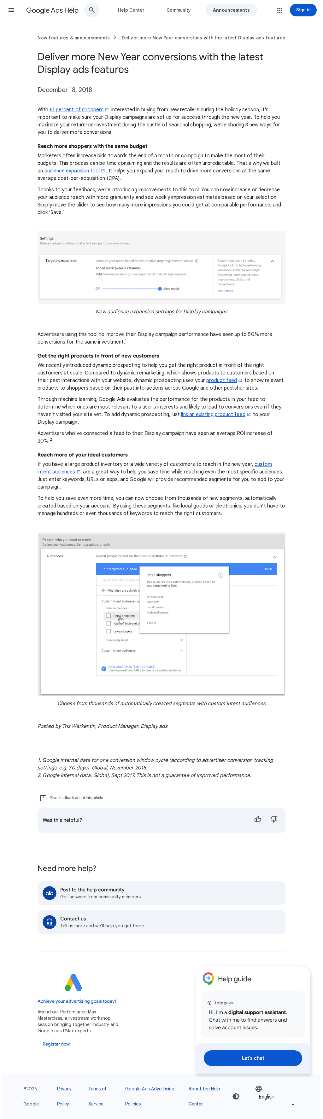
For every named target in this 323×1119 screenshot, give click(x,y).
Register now (56, 1044)
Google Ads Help (52, 10)
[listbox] (275, 1096)
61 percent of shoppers (77, 110)
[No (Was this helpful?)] (274, 820)
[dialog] (253, 1020)
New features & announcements (74, 38)
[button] (11, 10)
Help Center (131, 10)
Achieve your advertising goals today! (77, 1001)
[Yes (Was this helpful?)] (257, 820)
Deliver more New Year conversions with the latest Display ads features (203, 38)
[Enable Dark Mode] (236, 1096)
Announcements (231, 10)
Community (179, 10)
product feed (221, 380)
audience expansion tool (72, 171)
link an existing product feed (213, 414)
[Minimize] (298, 977)
